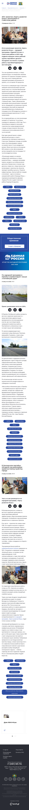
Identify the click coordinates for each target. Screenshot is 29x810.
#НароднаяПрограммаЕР (14, 202)
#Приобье (14, 432)
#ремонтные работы (14, 459)
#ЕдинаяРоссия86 (14, 194)
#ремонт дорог (14, 455)
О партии (5, 749)
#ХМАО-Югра (9, 217)
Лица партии (19, 749)
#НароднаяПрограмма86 (14, 205)
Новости (22, 8)
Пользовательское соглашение (14, 790)
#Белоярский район (14, 668)
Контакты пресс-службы (7, 757)
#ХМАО (21, 217)
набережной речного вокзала (10, 548)
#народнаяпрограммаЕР (14, 436)
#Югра (7, 221)
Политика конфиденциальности (14, 792)
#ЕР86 (7, 187)
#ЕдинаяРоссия (20, 187)
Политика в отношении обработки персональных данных (14, 794)
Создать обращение (14, 246)
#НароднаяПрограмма (14, 198)
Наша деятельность (13, 8)
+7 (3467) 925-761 (14, 764)
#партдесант (14, 224)
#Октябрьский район (14, 428)
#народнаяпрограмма (14, 440)
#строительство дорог (14, 451)
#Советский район (20, 221)
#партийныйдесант (15, 228)
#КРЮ (14, 209)
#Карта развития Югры (14, 213)
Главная (4, 8)
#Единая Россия (14, 190)
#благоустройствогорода (14, 697)
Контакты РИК (20, 752)
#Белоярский (14, 672)
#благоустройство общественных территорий (14, 692)
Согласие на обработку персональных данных (14, 796)
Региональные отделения (7, 753)
